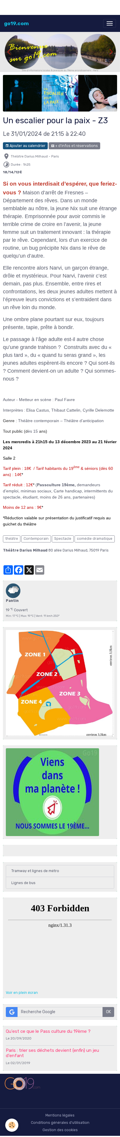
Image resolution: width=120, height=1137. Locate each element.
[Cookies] (11, 1125)
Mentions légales (60, 1115)
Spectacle (62, 539)
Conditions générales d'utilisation (60, 1123)
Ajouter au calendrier (27, 146)
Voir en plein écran (22, 993)
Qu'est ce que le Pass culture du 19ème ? (48, 1031)
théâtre (11, 539)
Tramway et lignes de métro (35, 871)
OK (108, 1011)
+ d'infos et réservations (76, 146)
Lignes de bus (23, 883)
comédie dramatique (94, 539)
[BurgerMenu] (109, 23)
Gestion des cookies (60, 1130)
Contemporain (36, 539)
